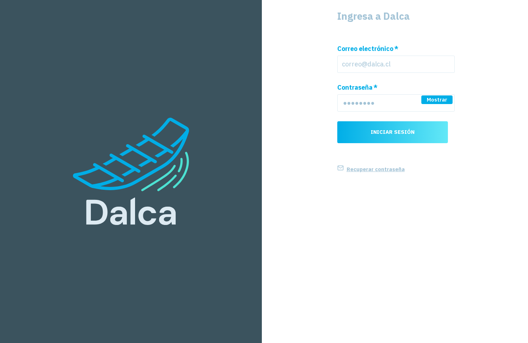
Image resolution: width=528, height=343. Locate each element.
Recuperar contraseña (376, 169)
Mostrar (437, 99)
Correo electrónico (367, 48)
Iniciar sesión (392, 131)
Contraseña (357, 87)
